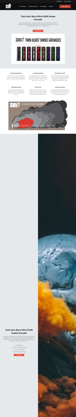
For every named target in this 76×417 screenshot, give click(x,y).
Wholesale (59, 1)
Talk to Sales (67, 1)
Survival (51, 6)
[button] (38, 48)
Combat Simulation (33, 6)
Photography (22, 6)
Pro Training (43, 6)
